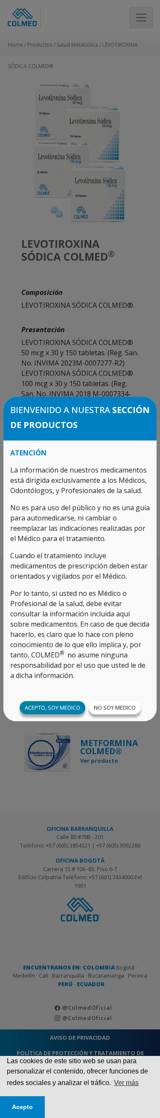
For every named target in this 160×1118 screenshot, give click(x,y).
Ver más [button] (126, 1082)
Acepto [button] (22, 1106)
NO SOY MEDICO (115, 707)
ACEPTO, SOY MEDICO (52, 707)
